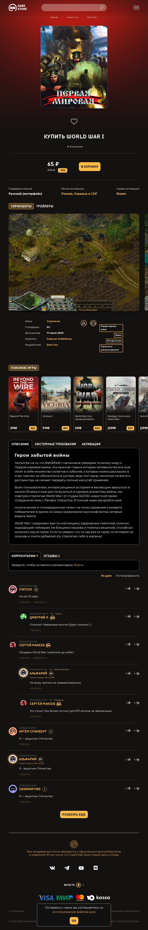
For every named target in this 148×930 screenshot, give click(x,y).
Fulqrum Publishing (59, 338)
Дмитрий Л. (39, 617)
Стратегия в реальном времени (110, 348)
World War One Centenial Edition (84, 418)
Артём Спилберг (33, 731)
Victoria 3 (48, 416)
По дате (106, 575)
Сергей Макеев (32, 645)
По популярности (127, 575)
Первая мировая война (108, 328)
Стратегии (53, 321)
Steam (121, 193)
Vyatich (25, 589)
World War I (92, 17)
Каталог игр (72, 17)
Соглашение (16, 911)
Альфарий (38, 673)
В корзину (89, 167)
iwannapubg (30, 789)
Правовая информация (124, 911)
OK (74, 921)
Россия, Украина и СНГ (79, 193)
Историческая (114, 340)
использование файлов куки (74, 912)
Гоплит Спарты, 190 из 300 (42, 677)
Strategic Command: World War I (119, 418)
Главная (54, 17)
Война (118, 335)
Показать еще (74, 815)
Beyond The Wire (19, 416)
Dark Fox (52, 344)
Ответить (24, 602)
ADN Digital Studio (128, 921)
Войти (78, 565)
